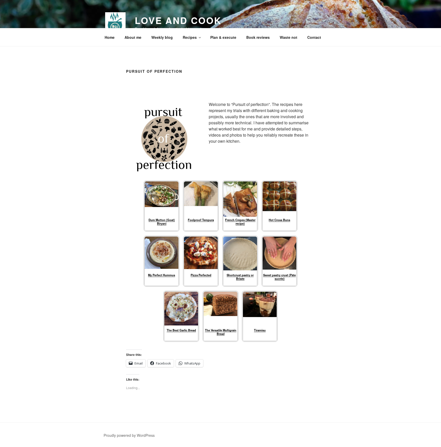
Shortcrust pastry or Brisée (240, 276)
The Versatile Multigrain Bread (220, 331)
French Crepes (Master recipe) (240, 221)
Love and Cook (178, 20)
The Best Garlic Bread (181, 330)
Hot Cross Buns (279, 220)
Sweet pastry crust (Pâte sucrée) (279, 276)
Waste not (288, 37)
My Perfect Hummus (161, 275)
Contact (314, 37)
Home (110, 37)
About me (133, 37)
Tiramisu (260, 330)
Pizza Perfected (201, 275)
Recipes (190, 37)
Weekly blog (162, 37)
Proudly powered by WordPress (129, 435)
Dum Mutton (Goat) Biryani (162, 221)
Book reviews (258, 37)
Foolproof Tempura (201, 220)
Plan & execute (223, 37)
